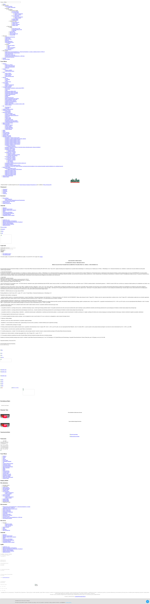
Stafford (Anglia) (8, 126)
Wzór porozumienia (8, 113)
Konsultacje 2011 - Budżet (10, 156)
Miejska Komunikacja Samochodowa (10, 220)
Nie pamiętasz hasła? (7, 254)
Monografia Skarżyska (9, 42)
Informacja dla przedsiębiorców (11, 101)
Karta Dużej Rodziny (7, 112)
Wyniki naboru (8, 111)
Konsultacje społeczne (7, 136)
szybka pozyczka (6, 1)
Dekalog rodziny (6, 176)
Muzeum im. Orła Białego (7, 212)
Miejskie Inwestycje (6, 225)
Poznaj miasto (5, 82)
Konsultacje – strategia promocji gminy (12, 137)
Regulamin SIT (8, 106)
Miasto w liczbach (8, 85)
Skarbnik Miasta (15, 20)
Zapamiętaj (2, 250)
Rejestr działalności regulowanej (11, 99)
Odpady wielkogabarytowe (10, 94)
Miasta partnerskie (6, 123)
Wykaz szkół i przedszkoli (10, 65)
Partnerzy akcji (8, 117)
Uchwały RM (12, 34)
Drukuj (41, 256)
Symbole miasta (6, 134)
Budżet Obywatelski (6, 167)
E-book (9, 43)
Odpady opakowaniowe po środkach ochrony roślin (14, 103)
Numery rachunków (16, 24)
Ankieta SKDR (8, 118)
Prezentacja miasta (8, 523)
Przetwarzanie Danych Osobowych (11, 115)
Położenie (7, 83)
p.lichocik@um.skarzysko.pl (80, 596)
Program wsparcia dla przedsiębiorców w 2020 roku (14, 55)
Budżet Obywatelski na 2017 (10, 170)
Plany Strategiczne (8, 199)
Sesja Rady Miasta (6, 59)
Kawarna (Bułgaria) (9, 127)
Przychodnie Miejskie (7, 214)
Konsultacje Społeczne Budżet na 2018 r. (12, 141)
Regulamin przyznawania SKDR (11, 120)
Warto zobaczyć (10, 48)
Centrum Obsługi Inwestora (8, 109)
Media (4, 130)
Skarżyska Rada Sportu (9, 76)
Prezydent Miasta (15, 11)
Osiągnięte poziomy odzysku (10, 100)
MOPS (4, 211)
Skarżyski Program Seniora (8, 122)
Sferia (9, 46)
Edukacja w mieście (9, 64)
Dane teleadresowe (15, 22)
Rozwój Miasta (5, 198)
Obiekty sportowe (8, 74)
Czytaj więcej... (69, 602)
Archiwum (5, 193)
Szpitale (6, 78)
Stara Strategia (10, 160)
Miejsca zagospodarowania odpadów (12, 98)
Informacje (7, 67)
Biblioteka (5, 207)
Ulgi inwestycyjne (6, 516)
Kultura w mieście (8, 70)
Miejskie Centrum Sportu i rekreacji (9, 210)
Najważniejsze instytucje (9, 57)
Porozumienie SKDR (9, 119)
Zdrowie (4, 77)
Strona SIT (7, 108)
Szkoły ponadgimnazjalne (10, 66)
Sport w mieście (8, 73)
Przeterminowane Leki (9, 97)
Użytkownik (2, 247)
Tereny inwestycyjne (6, 509)
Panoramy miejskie (11, 45)
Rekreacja (7, 40)
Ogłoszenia (5, 190)
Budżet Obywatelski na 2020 (10, 173)
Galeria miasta (7, 38)
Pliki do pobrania (8, 104)
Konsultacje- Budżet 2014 (10, 148)
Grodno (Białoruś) (8, 129)
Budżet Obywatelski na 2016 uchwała (15, 169)
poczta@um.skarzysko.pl (6, 577)
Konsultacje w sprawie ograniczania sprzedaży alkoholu (15, 138)
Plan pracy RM (12, 32)
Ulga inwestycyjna (6, 202)
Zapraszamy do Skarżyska (10, 36)
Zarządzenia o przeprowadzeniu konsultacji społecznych (15, 163)
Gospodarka (5, 513)
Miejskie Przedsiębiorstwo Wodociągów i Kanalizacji (13, 221)
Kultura (4, 68)
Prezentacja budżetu (11, 150)
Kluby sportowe (8, 75)
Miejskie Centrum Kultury (8, 208)
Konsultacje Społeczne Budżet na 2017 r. (12, 140)
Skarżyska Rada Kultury (9, 71)
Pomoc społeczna (6, 132)
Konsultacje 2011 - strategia (10, 158)
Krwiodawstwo (8, 81)
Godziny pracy (15, 23)
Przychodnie (7, 79)
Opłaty (6, 90)
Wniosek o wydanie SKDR (10, 114)
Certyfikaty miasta (6, 133)
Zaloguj (2, 251)
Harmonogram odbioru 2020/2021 (11, 93)
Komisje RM (12, 31)
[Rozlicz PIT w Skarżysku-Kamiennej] (75, 182)
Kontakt (4, 58)
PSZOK (6, 96)
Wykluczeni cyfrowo (7, 110)
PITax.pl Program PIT (47, 184)
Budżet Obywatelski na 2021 (10, 174)
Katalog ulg (7, 116)
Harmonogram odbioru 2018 (10, 91)
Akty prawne (7, 89)
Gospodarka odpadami (7, 86)
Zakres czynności (18, 14)
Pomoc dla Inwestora (7, 514)
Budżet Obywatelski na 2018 (10, 171)
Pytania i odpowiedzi (11, 7)
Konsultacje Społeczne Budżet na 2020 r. (12, 165)
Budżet (4, 131)
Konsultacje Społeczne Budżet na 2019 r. (12, 142)
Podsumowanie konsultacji (12, 155)
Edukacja (4, 63)
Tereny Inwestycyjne (9, 53)
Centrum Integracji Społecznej (8, 213)
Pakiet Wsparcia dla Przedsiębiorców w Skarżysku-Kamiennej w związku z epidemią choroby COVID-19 (25, 51)
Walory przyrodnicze (11, 47)
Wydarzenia (5, 191)
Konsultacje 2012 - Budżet (10, 149)
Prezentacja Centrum (11, 153)
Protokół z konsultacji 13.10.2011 (14, 154)
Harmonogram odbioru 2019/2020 (11, 92)
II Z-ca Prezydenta (15, 15)
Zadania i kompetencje (19, 13)
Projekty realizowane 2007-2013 (9, 201)
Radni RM (14, 30)
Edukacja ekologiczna (9, 102)
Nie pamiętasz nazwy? (7, 253)
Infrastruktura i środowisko (10, 54)
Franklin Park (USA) (9, 128)
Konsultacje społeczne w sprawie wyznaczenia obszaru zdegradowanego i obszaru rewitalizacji (22, 147)
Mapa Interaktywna (8, 41)
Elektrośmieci (7, 95)
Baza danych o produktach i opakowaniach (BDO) (14, 87)
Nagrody (4, 192)
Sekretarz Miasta (15, 18)
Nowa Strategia (10, 161)
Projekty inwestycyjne (7, 203)
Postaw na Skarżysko (7, 510)
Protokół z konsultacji (12, 146)
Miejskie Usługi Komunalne (8, 223)
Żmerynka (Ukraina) (9, 124)
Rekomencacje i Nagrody (7, 515)
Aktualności (5, 189)
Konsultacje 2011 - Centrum (10, 152)
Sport (4, 72)
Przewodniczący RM (16, 28)
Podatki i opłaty (15, 25)
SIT (3, 105)
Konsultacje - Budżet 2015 (10, 145)
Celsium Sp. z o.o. (6, 219)
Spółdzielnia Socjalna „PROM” (9, 215)
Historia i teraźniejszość (9, 84)
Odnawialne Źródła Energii (8, 175)
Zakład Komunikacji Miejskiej (8, 224)
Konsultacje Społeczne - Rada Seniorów (12, 143)
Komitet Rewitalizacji (9, 164)
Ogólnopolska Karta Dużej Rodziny (12, 121)
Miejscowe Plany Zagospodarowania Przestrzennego (15, 200)
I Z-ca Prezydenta (15, 12)
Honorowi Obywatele (7, 135)
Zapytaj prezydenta (8, 6)
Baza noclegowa (8, 49)
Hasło (1, 249)
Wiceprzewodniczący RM (17, 29)
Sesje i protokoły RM (14, 33)
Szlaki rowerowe (8, 39)
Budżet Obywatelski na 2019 (10, 172)
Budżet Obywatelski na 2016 (10, 168)
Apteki (6, 80)
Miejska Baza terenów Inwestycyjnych (12, 52)
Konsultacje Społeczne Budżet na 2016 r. (12, 139)
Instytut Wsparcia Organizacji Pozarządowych (28, 184)
